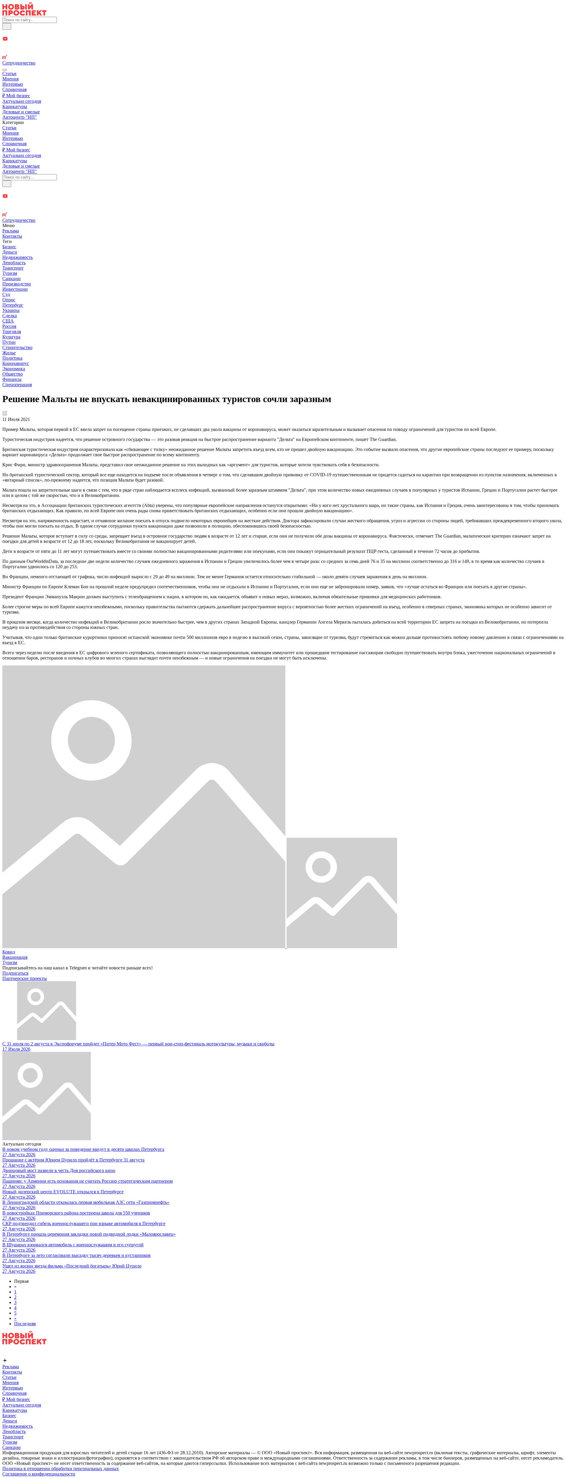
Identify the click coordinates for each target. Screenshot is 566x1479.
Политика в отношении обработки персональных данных (60, 1468)
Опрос (8, 299)
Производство (16, 283)
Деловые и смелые (21, 111)
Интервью (12, 84)
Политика (12, 358)
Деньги (9, 252)
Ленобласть (14, 262)
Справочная (14, 89)
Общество (12, 373)
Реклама (10, 230)
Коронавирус (15, 363)
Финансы (12, 379)
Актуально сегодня (21, 101)
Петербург (12, 305)
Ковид (8, 951)
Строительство (17, 347)
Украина (10, 310)
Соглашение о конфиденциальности (38, 1473)
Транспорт (13, 267)
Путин (9, 342)
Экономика (13, 368)
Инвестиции (15, 289)
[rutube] (283, 57)
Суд (6, 294)
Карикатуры (14, 106)
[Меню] (4, 70)
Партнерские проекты (24, 978)
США (8, 320)
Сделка (9, 315)
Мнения (10, 78)
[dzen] (283, 46)
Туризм (9, 273)
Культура (11, 336)
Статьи (9, 73)
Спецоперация (17, 384)
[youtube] (283, 39)
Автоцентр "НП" (19, 117)
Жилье (9, 352)
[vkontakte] (283, 52)
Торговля (11, 331)
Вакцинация (14, 957)
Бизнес (9, 246)
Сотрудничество (18, 62)
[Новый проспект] (24, 13)
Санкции (11, 278)
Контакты (12, 236)
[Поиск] (6, 26)
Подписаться (15, 973)
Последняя (25, 1323)
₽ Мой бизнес (16, 95)
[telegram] (283, 33)
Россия (9, 326)
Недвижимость (17, 257)
